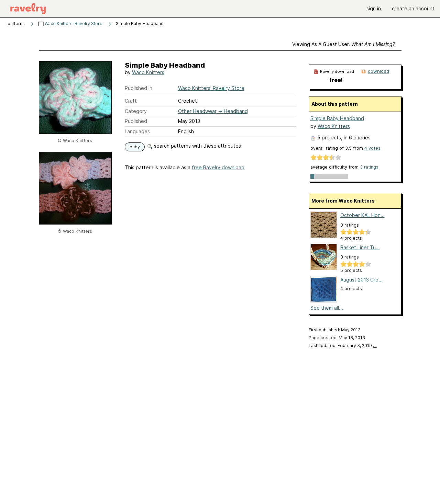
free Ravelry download (218, 167)
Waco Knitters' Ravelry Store (73, 23)
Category (136, 111)
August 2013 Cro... (361, 280)
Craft (131, 101)
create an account (413, 8)
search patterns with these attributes (197, 146)
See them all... (326, 308)
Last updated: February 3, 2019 (343, 345)
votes (372, 148)
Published (136, 121)
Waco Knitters (148, 72)
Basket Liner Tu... (360, 247)
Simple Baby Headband (337, 118)
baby (135, 146)
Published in (138, 88)
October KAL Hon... (362, 215)
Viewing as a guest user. (343, 44)
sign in (373, 8)
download (378, 71)
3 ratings (369, 167)
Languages (137, 131)
